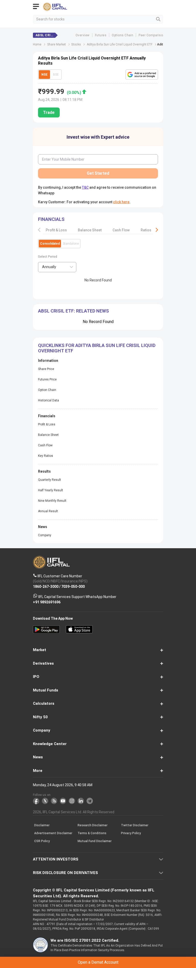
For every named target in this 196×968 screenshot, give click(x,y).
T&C (62, 506)
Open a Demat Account (98, 493)
